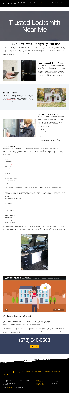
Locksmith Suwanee (39, 383)
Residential (29, 2)
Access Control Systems (9, 164)
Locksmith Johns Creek (40, 384)
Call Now (34, 346)
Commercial (36, 2)
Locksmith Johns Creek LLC (12, 99)
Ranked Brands (15, 388)
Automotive (23, 2)
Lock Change (20, 5)
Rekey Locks (59, 2)
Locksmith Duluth (39, 380)
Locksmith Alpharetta (39, 381)
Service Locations (28, 5)
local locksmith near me (60, 53)
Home (18, 2)
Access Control (52, 2)
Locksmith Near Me (44, 2)
